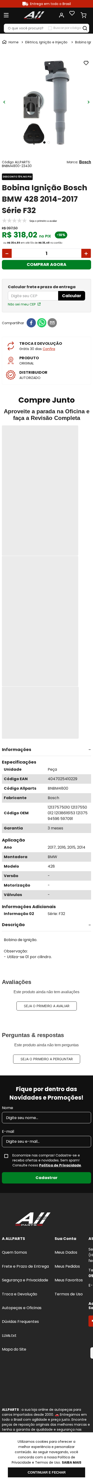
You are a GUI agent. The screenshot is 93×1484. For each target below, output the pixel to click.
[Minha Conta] (61, 15)
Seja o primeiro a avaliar (46, 1006)
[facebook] (31, 323)
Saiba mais (71, 1462)
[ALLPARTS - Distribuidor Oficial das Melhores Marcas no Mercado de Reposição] (33, 1219)
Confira (49, 348)
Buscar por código (67, 28)
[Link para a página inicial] (11, 42)
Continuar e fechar (47, 1472)
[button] (46, 749)
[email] (52, 323)
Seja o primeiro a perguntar (47, 1059)
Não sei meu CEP (22, 304)
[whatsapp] (41, 323)
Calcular (71, 296)
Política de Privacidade (60, 1165)
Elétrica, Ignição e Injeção (46, 42)
